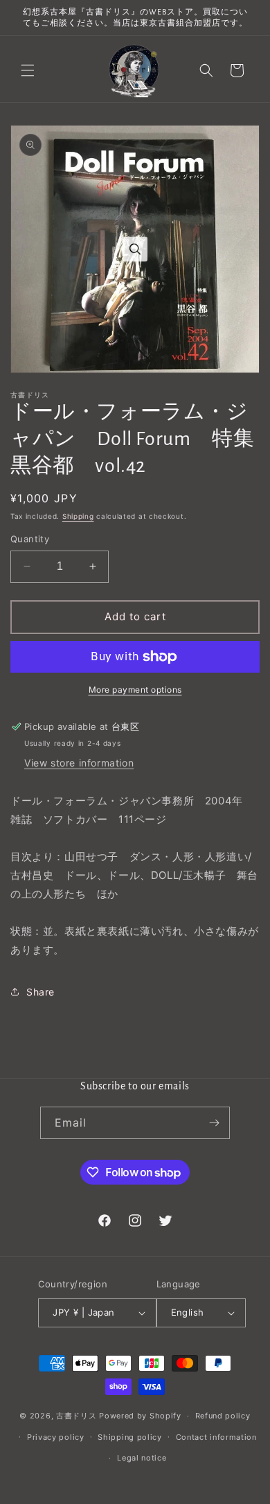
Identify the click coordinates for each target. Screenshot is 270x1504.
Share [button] (40, 992)
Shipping (78, 516)
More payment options (135, 689)
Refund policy (223, 1416)
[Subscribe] (214, 1123)
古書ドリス (76, 1416)
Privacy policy (55, 1437)
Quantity (29, 538)
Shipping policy (130, 1437)
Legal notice (141, 1458)
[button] (27, 70)
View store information (79, 763)
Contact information (216, 1437)
